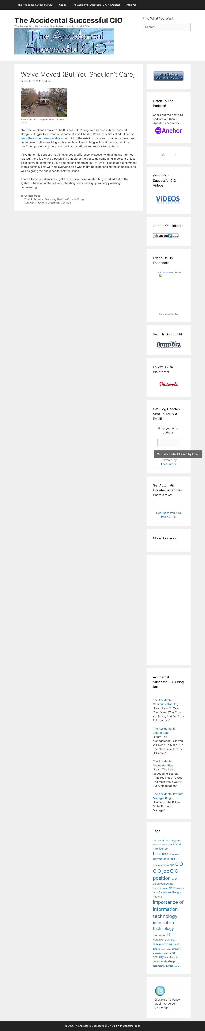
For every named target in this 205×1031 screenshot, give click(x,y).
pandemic (176, 949)
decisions (180, 888)
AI (163, 840)
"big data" (157, 840)
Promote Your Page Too (168, 314)
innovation (159, 935)
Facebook (165, 892)
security (158, 957)
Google (176, 892)
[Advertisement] (162, 609)
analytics (165, 845)
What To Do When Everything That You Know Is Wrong (54, 199)
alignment (176, 840)
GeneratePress (131, 1025)
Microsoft (174, 944)
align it (168, 840)
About (62, 4)
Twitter (169, 965)
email (155, 892)
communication (160, 888)
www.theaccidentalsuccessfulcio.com (45, 138)
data (172, 888)
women (177, 966)
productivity (158, 953)
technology (159, 965)
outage (156, 949)
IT (169, 934)
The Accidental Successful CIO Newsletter (96, 4)
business (161, 853)
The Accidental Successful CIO (35, 4)
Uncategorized (32, 195)
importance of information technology (168, 909)
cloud (174, 878)
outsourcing (165, 949)
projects (167, 953)
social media (171, 957)
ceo (172, 864)
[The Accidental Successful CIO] (168, 276)
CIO (179, 864)
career (166, 865)
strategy (170, 961)
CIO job (161, 871)
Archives (131, 4)
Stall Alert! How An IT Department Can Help (47, 202)
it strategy (170, 940)
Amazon (157, 844)
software (158, 961)
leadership (160, 944)
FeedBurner (168, 464)
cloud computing (163, 883)
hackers (157, 896)
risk (173, 953)
